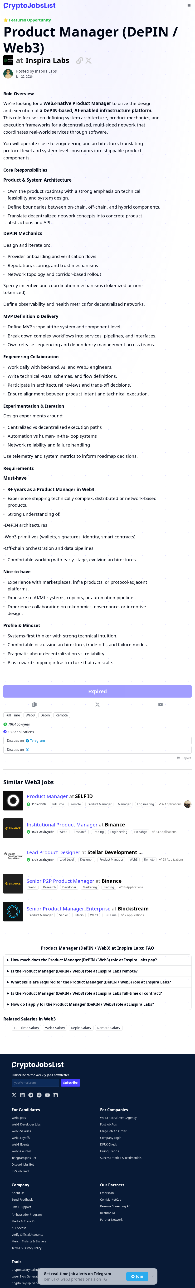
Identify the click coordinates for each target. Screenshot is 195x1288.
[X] (14, 1096)
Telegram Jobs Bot (24, 1158)
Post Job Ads (108, 1124)
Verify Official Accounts (27, 1235)
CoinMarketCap (111, 1200)
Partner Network (111, 1220)
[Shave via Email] (161, 704)
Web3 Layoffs (21, 1138)
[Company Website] (79, 60)
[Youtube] (47, 1096)
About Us (18, 1193)
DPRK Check (108, 1144)
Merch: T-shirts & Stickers (29, 1241)
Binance (115, 824)
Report (186, 758)
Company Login (111, 1138)
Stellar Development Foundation (116, 852)
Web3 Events (20, 1144)
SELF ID (84, 796)
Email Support (21, 1207)
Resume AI (107, 1213)
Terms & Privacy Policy (26, 1248)
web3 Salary (55, 1027)
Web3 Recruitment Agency (118, 1118)
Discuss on (26, 740)
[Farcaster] (55, 1096)
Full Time (12, 715)
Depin (45, 715)
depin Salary (81, 1027)
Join (139, 1276)
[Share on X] (97, 704)
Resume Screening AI (115, 1206)
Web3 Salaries (21, 1131)
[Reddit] (39, 1096)
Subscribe (70, 1083)
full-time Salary (26, 1027)
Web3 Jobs (19, 1118)
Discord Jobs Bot (23, 1164)
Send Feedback (22, 1200)
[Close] (152, 1276)
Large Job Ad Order (113, 1131)
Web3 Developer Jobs (26, 1124)
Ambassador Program (27, 1215)
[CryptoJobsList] (29, 6)
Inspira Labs (47, 60)
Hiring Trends (109, 1151)
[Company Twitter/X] (88, 60)
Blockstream (133, 908)
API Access (19, 1228)
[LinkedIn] (22, 1096)
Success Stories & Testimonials (120, 1158)
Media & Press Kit (23, 1221)
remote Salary (108, 1027)
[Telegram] (30, 1096)
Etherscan (107, 1193)
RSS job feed (20, 1171)
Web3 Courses (21, 1151)
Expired (97, 691)
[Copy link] (34, 704)
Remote (62, 715)
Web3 (30, 715)
